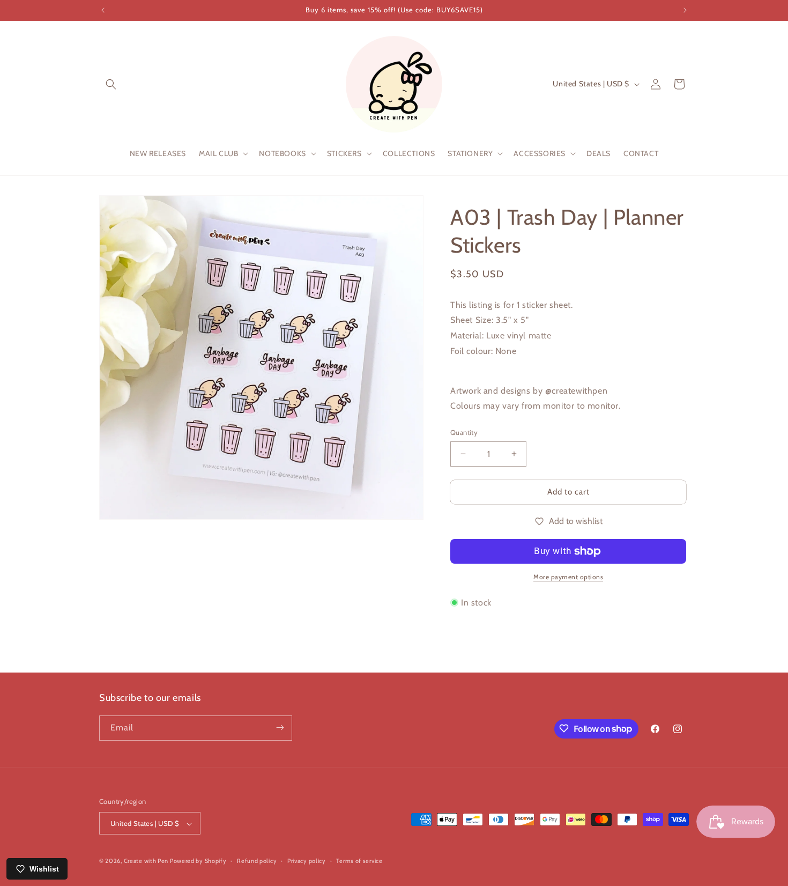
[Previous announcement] (103, 10)
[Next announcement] (685, 10)
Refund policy (257, 861)
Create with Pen (147, 861)
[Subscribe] (280, 727)
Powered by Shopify (198, 861)
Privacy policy (306, 861)
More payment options (568, 577)
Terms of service (359, 861)
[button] (111, 84)
